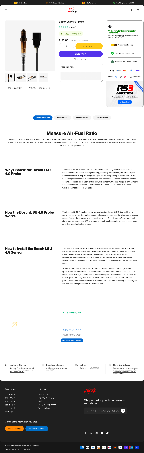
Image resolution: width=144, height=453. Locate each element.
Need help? (137, 77)
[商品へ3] (32, 77)
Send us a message (14, 428)
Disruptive (35, 446)
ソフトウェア (10, 398)
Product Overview (43, 118)
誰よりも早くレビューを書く (72, 340)
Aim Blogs (9, 412)
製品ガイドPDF (11, 405)
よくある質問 (10, 394)
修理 (40, 401)
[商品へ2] (21, 77)
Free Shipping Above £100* (125, 3)
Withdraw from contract (47, 408)
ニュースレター (11, 408)
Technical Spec (62, 118)
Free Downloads (102, 118)
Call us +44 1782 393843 (37, 428)
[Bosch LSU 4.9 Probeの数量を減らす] (61, 46)
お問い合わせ (43, 394)
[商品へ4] (43, 77)
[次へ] (50, 49)
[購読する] (123, 411)
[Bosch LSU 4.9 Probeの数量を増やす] (71, 46)
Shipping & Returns (10, 449)
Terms (20, 449)
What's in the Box (82, 118)
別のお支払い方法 (81, 59)
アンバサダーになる (46, 398)
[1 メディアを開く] (30, 45)
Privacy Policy (27, 449)
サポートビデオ (11, 401)
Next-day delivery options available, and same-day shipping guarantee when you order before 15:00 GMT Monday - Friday (125, 370)
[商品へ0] (10, 77)
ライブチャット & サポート (48, 405)
